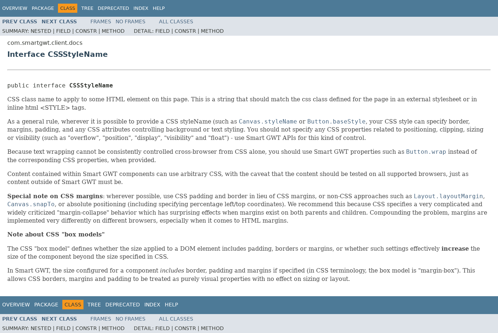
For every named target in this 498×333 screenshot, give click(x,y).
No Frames (130, 21)
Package (43, 8)
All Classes (176, 21)
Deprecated (113, 8)
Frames (100, 21)
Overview (14, 8)
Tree (87, 8)
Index (140, 8)
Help (159, 8)
